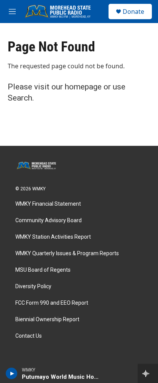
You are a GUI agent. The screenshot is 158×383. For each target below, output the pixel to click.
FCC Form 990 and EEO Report (51, 303)
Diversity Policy (33, 286)
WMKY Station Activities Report (53, 237)
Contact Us (28, 336)
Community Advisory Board (48, 220)
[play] (11, 373)
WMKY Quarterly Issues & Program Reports (67, 253)
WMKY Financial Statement (48, 204)
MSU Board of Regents (43, 270)
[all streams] (148, 373)
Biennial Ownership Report (47, 319)
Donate (133, 11)
